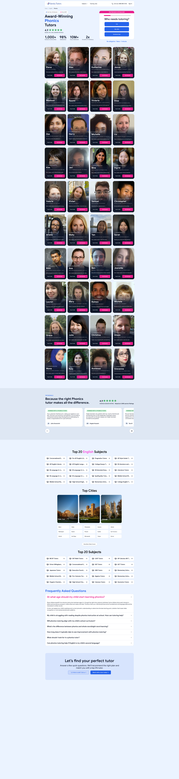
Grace (49, 335)
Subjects (84, 3)
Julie (71, 335)
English (50, 8)
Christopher (120, 201)
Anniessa (96, 368)
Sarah (117, 235)
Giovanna (119, 369)
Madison (50, 100)
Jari (71, 167)
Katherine (97, 67)
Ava (71, 268)
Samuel (95, 201)
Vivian (72, 201)
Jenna (117, 67)
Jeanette (118, 268)
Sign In (130, 3)
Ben (93, 268)
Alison (117, 335)
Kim (48, 167)
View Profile (49, 75)
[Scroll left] (47, 431)
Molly (71, 235)
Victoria (95, 100)
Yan (93, 235)
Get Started (59, 75)
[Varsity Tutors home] (54, 4)
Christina (96, 335)
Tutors (46, 8)
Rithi (48, 268)
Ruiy (71, 369)
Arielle (49, 235)
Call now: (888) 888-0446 (120, 3)
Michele (118, 302)
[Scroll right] (132, 431)
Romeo (95, 302)
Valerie (49, 201)
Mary (71, 302)
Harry (72, 134)
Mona (49, 368)
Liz (115, 134)
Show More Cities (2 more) (89, 544)
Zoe (48, 134)
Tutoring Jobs (93, 3)
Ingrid (117, 168)
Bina (94, 168)
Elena (49, 67)
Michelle (96, 134)
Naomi (72, 101)
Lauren (49, 302)
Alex (71, 67)
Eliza (116, 101)
